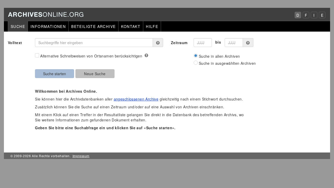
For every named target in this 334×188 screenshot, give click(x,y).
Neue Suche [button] (94, 73)
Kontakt (130, 26)
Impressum (81, 156)
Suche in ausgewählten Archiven (227, 63)
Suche (18, 26)
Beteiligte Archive (93, 26)
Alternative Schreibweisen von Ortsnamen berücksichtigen (91, 55)
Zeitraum (179, 42)
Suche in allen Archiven (219, 56)
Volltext (15, 42)
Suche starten (54, 73)
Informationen (48, 26)
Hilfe (152, 26)
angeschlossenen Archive (136, 99)
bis (218, 42)
